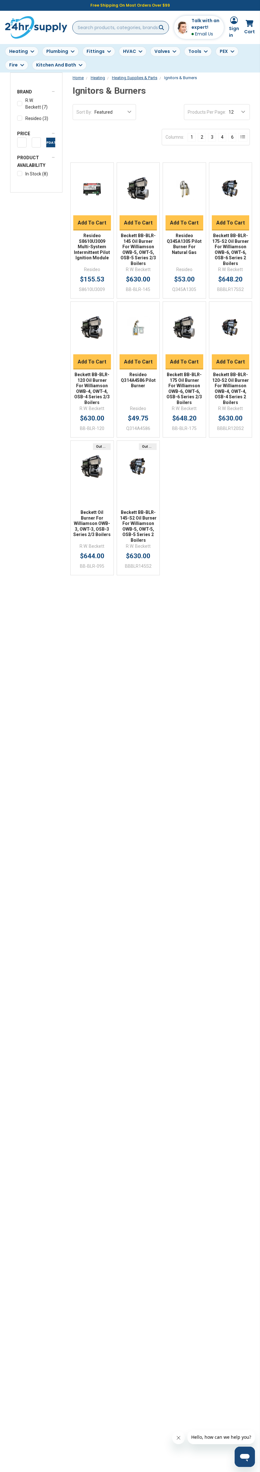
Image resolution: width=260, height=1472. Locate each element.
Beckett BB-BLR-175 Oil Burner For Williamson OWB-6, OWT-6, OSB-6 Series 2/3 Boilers (184, 388)
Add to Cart (92, 223)
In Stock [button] (36, 173)
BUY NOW (92, 207)
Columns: (175, 137)
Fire (13, 65)
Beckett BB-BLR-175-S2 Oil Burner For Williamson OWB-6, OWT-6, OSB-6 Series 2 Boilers (230, 249)
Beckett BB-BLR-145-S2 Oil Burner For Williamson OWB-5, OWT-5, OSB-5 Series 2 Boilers (138, 526)
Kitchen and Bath (56, 65)
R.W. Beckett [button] (36, 104)
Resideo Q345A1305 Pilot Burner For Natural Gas (184, 244)
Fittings (96, 51)
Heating (18, 51)
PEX (224, 51)
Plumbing (57, 51)
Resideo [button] (36, 118)
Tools (194, 51)
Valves (162, 51)
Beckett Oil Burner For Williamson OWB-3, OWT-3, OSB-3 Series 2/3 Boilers (92, 523)
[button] (36, 92)
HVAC (129, 51)
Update (50, 142)
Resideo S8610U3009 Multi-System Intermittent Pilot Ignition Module (92, 246)
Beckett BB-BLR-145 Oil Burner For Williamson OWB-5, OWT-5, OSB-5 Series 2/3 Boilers (138, 249)
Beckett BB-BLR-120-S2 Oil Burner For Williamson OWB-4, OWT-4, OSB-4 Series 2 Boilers (230, 388)
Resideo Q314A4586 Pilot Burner (138, 380)
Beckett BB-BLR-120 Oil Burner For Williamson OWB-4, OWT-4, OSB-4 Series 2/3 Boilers (92, 388)
